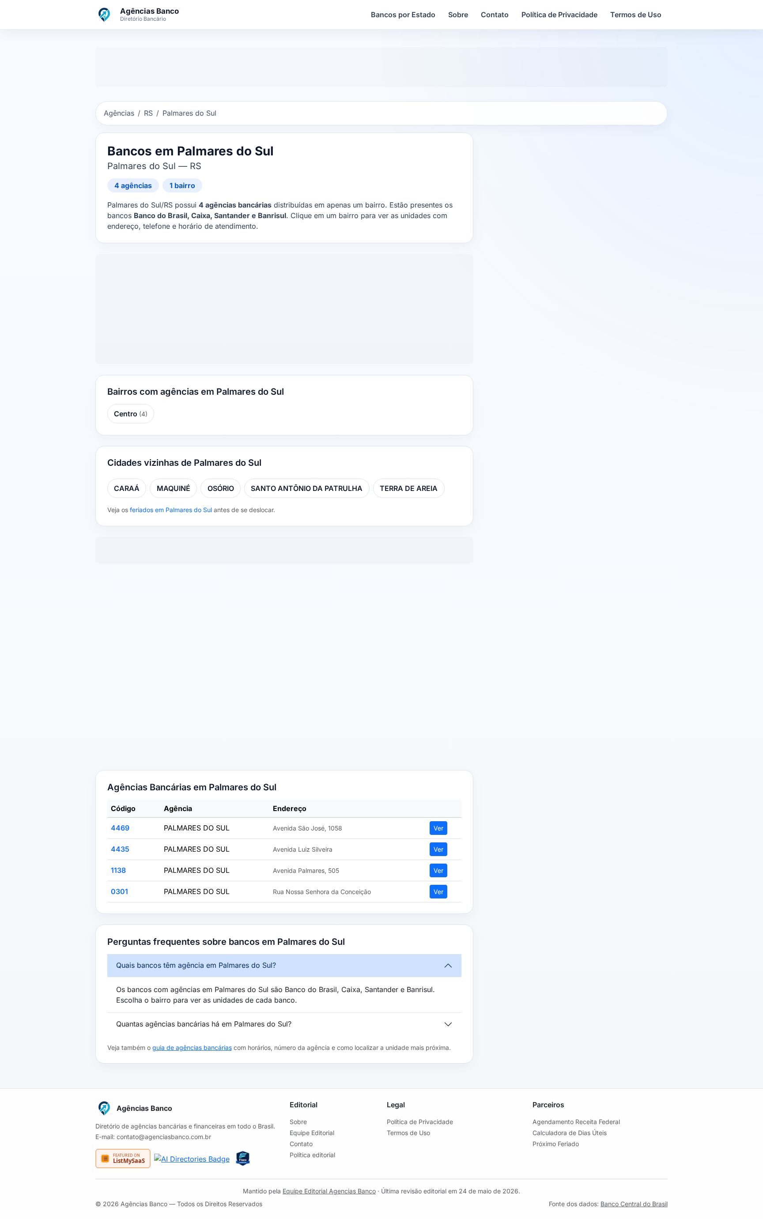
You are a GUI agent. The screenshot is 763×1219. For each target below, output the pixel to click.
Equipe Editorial (312, 1132)
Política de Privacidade (559, 14)
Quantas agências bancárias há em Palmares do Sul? (203, 1023)
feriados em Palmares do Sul (171, 509)
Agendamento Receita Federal (576, 1121)
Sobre (458, 14)
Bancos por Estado (403, 14)
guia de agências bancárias (192, 1047)
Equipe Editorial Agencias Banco (329, 1191)
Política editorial (312, 1155)
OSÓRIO (221, 488)
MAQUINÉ (173, 488)
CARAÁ (127, 488)
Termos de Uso (635, 14)
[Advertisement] (284, 668)
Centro (130, 413)
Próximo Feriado (556, 1143)
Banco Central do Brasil (634, 1204)
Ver (438, 828)
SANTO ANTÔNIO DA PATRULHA (307, 488)
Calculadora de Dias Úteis (570, 1132)
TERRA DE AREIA (409, 488)
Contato (495, 14)
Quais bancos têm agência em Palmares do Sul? (196, 965)
